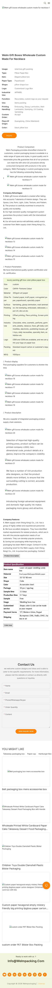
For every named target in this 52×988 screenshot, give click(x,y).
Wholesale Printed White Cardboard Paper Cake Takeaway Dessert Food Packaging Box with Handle (24, 827)
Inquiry (9, 135)
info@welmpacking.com (26, 961)
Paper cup (31, 754)
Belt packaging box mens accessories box (24, 789)
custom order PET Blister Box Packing (22, 944)
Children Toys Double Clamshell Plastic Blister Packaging (22, 867)
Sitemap (41, 983)
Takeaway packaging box (14, 754)
